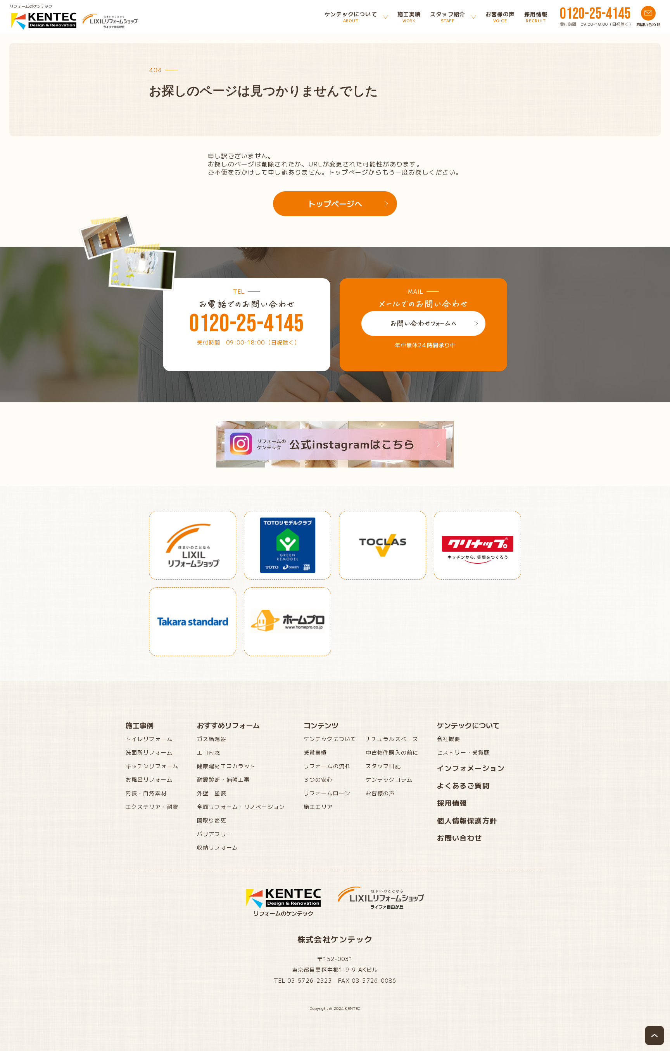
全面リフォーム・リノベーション (241, 806)
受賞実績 (315, 752)
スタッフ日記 (383, 766)
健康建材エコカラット (226, 766)
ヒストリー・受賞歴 (463, 752)
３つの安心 (318, 779)
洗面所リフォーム (149, 752)
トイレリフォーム (149, 739)
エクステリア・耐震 (152, 806)
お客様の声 (380, 793)
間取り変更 (211, 820)
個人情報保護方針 (467, 820)
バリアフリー (214, 834)
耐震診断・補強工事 (223, 779)
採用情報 (452, 803)
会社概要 (448, 739)
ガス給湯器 (211, 739)
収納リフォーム (217, 847)
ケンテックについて (330, 739)
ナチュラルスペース (392, 739)
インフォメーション (471, 768)
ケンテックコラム (389, 779)
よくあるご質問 (463, 785)
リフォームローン (327, 793)
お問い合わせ (459, 838)
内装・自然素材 (146, 793)
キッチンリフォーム (152, 766)
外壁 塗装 (211, 793)
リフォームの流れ (327, 766)
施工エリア (318, 806)
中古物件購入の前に (392, 752)
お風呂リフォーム (149, 779)
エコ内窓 (208, 752)
